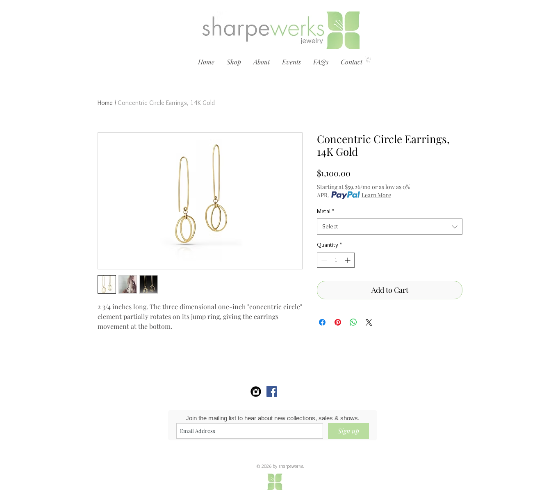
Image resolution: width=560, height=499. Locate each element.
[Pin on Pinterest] (338, 322)
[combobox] (389, 227)
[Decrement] (323, 260)
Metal (325, 211)
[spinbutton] (335, 260)
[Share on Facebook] (322, 322)
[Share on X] (369, 322)
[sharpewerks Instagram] (255, 391)
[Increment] (348, 260)
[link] (368, 59)
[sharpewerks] (271, 391)
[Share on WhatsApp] (353, 322)
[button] (234, 62)
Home (105, 103)
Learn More (376, 195)
